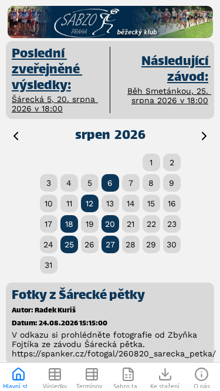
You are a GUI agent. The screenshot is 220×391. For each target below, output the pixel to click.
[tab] (18, 377)
